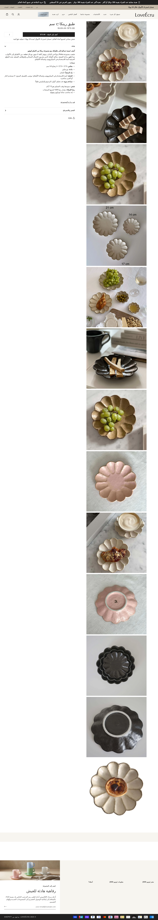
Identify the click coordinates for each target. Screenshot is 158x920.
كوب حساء (54, 92)
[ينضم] (6, 906)
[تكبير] (149, 77)
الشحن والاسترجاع (69, 110)
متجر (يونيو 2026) (148, 882)
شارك (70, 118)
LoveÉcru (25, 917)
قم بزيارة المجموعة (68, 102)
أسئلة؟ (90, 882)
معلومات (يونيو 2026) (116, 882)
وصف (73, 46)
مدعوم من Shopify (11, 917)
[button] (115, 14)
